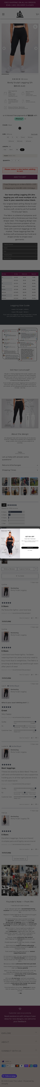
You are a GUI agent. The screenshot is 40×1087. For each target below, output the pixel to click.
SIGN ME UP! (30, 547)
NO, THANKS (30, 550)
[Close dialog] (39, 529)
